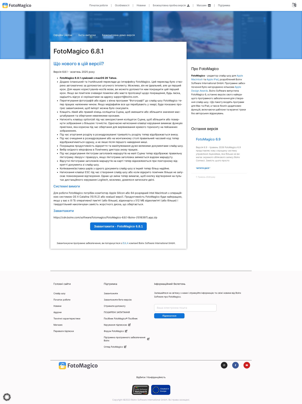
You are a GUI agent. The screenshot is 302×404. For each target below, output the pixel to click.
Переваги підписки (63, 331)
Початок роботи (98, 5)
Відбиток (141, 377)
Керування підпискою (116, 324)
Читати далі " (203, 168)
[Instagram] (224, 365)
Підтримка (224, 5)
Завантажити (111, 293)
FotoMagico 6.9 (208, 139)
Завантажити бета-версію (118, 299)
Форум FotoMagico (114, 331)
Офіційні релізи (62, 35)
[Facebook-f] (235, 365)
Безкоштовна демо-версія (118, 35)
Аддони (57, 312)
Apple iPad (212, 79)
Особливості (122, 5)
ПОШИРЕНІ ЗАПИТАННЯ (117, 312)
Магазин (202, 5)
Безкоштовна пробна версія (170, 5)
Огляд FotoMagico (114, 346)
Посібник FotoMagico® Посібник (121, 318)
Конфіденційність (156, 377)
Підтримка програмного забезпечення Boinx (124, 339)
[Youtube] (246, 365)
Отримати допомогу (115, 306)
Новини (141, 5)
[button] (7, 397)
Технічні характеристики (66, 318)
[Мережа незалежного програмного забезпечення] (140, 390)
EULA (125, 243)
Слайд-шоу (59, 293)
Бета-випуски (87, 35)
